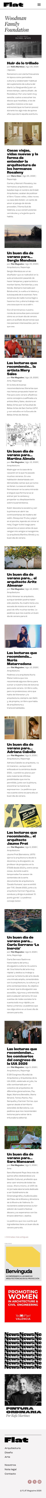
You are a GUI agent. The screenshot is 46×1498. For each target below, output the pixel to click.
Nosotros (10, 1465)
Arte (9, 381)
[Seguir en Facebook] (30, 1482)
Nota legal (11, 1469)
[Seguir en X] (35, 1482)
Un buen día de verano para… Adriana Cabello (21, 748)
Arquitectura (13, 267)
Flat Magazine (17, 264)
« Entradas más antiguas (16, 1237)
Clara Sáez (16, 176)
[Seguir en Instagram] (39, 1482)
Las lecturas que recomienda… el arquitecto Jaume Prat (22, 838)
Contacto (10, 1474)
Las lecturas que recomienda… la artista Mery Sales (22, 368)
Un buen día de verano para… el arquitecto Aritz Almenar (22, 580)
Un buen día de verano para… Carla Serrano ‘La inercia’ (23, 943)
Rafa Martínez (18, 67)
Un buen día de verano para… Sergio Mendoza (21, 257)
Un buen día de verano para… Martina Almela (21, 455)
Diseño (9, 1452)
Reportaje (11, 179)
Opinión (11, 70)
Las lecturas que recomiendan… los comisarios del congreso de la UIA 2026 (22, 1056)
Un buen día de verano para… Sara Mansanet (20, 1158)
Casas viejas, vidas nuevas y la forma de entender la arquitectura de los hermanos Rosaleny (22, 162)
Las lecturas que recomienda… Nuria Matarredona (22, 658)
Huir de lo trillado (23, 63)
